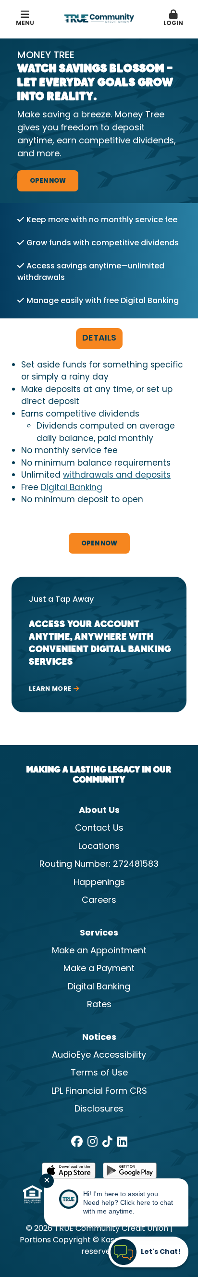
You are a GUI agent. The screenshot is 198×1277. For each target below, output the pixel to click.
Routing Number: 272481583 (99, 865)
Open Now (48, 181)
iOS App (69, 1174)
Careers (99, 901)
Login (173, 23)
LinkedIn (122, 1141)
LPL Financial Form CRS (99, 1092)
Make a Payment (99, 969)
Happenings (99, 883)
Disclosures (99, 1109)
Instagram (92, 1141)
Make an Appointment (99, 951)
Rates (99, 1005)
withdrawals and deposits (117, 475)
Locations (99, 847)
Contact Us (99, 828)
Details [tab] (99, 338)
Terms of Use (99, 1073)
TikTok (107, 1141)
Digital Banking (71, 488)
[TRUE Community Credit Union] (99, 18)
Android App (130, 1174)
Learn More (50, 689)
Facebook (77, 1141)
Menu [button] (25, 23)
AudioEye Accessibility (99, 1055)
